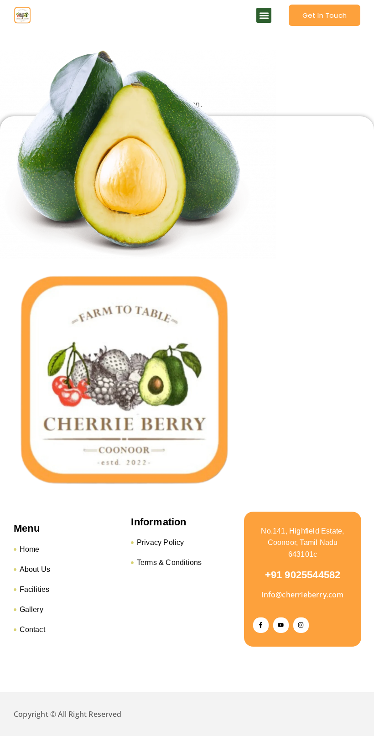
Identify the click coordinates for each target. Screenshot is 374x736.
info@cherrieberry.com (302, 595)
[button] (263, 15)
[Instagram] (301, 625)
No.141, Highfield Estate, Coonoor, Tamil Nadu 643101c (302, 542)
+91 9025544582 (303, 575)
